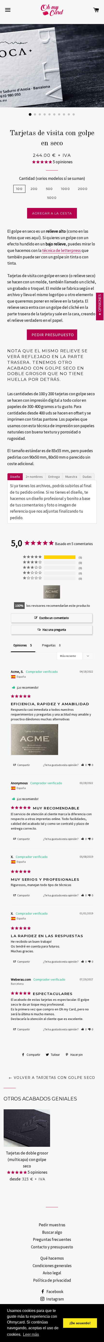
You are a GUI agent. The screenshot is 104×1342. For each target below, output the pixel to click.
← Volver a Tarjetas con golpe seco (52, 1077)
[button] (83, 765)
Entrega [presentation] (54, 476)
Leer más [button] (31, 1334)
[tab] (15, 476)
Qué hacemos (52, 1258)
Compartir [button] (23, 765)
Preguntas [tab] (48, 645)
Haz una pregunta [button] (54, 630)
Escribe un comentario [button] (54, 618)
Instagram (54, 1299)
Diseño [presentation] (15, 476)
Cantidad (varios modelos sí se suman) (52, 178)
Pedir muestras (52, 1224)
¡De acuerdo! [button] (80, 1323)
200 (34, 189)
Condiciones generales (52, 1265)
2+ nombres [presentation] (34, 476)
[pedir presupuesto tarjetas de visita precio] (52, 334)
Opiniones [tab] (20, 645)
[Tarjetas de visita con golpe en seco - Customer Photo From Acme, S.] (52, 592)
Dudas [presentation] (87, 476)
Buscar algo (52, 1232)
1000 (65, 189)
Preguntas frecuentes (52, 1239)
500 (49, 189)
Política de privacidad (52, 1280)
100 (19, 189)
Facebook (54, 1291)
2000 (83, 189)
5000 (52, 198)
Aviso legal (52, 1272)
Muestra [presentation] (71, 476)
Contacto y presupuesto (52, 1247)
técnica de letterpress (61, 250)
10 (73, 114)
